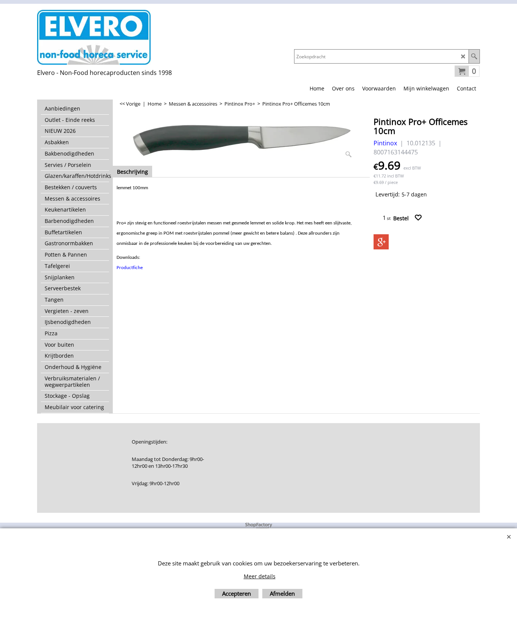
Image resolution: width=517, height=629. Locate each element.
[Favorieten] (418, 217)
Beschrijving (132, 171)
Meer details (260, 576)
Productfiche (130, 267)
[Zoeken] (474, 56)
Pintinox (385, 143)
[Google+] (381, 241)
